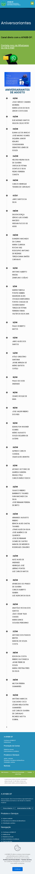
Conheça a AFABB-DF (9, 832)
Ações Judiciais (7, 818)
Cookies (30, 772)
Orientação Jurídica (9, 823)
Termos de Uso (7, 841)
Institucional (6, 834)
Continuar (17, 869)
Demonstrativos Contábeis (11, 839)
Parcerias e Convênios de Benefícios (14, 821)
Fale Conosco (4, 772)
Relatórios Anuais (8, 837)
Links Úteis (18, 774)
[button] (32, 3)
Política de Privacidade (18, 772)
